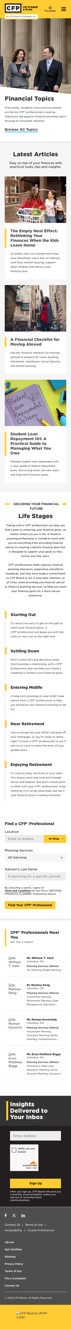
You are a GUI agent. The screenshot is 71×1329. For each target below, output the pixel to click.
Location (12, 832)
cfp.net (9, 1242)
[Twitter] (14, 1216)
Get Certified (13, 1249)
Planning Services (19, 850)
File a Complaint (15, 1278)
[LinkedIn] (23, 1216)
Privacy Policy (14, 1264)
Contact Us (12, 1224)
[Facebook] (6, 1216)
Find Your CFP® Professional (30, 905)
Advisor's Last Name (21, 869)
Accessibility (13, 1230)
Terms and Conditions (18, 890)
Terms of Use (34, 1224)
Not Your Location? (21, 941)
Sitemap (10, 1256)
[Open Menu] (63, 9)
